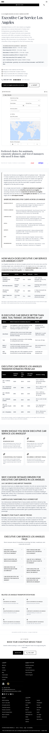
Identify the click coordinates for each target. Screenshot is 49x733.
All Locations (39, 719)
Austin (38, 712)
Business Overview (30, 665)
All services (4, 717)
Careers (4, 679)
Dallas (27, 717)
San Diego (39, 707)
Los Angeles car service (30, 193)
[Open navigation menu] (46, 1)
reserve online (29, 270)
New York (28, 700)
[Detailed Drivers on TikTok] (8, 694)
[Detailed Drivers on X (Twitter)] (13, 694)
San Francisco (29, 712)
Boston (27, 709)
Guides (3, 667)
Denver (38, 709)
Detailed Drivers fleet (32, 268)
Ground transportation (7, 712)
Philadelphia (39, 702)
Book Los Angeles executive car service (14, 85)
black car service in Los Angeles (33, 188)
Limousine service (6, 705)
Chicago (27, 707)
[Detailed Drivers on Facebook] (6, 694)
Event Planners (29, 672)
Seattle (38, 700)
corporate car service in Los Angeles (31, 192)
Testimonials (5, 674)
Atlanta (27, 721)
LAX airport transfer (17, 195)
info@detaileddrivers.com (9, 689)
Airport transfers (5, 714)
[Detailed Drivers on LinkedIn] (2, 694)
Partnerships (5, 677)
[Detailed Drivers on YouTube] (10, 694)
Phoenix (38, 705)
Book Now (18, 652)
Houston (27, 719)
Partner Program (29, 674)
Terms (17, 727)
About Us (4, 665)
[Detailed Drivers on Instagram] (4, 694)
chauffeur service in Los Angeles (29, 190)
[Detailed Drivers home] (2, 1)
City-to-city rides (6, 702)
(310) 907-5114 (7, 80)
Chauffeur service (6, 707)
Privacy (21, 727)
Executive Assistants (30, 670)
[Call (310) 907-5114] (44, 5)
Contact (4, 670)
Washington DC (29, 714)
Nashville (39, 717)
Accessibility (30, 727)
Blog (3, 672)
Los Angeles (28, 702)
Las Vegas (39, 714)
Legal (25, 727)
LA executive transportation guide (12, 270)
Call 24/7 (34, 85)
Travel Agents (29, 667)
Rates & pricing (5, 700)
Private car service (6, 709)
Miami (27, 705)
